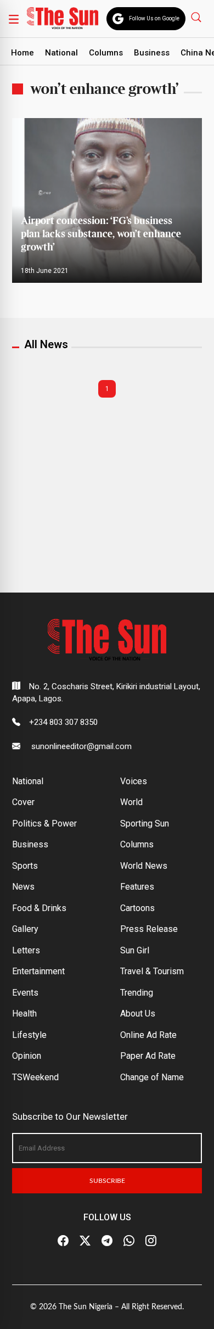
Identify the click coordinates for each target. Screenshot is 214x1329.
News (23, 886)
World (131, 802)
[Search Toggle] (197, 16)
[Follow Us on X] (85, 1241)
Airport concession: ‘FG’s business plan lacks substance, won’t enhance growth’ (101, 234)
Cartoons (137, 908)
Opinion (26, 1056)
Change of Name (152, 1077)
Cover (23, 802)
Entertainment (38, 971)
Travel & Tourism (152, 971)
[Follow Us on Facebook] (63, 1241)
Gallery (25, 929)
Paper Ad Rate (148, 1056)
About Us (137, 1013)
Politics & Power (44, 823)
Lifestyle (29, 1035)
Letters (26, 950)
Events (25, 992)
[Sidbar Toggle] (14, 18)
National (61, 53)
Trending (136, 992)
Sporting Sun (144, 823)
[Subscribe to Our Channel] (107, 1241)
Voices (133, 781)
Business (152, 53)
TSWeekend (35, 1077)
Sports (25, 866)
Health (24, 1013)
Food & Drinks (39, 908)
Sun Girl (134, 950)
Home (22, 53)
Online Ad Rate (148, 1035)
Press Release (149, 929)
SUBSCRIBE (107, 1180)
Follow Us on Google (154, 18)
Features (137, 886)
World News (143, 866)
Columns (106, 53)
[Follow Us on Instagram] (150, 1241)
